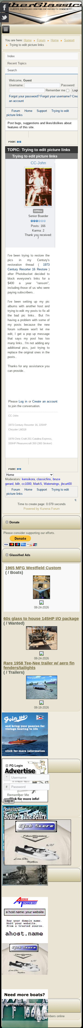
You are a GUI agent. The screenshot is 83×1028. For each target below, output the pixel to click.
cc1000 (26, 484)
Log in (23, 401)
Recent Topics (17, 63)
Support (69, 40)
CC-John (38, 163)
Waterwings (51, 484)
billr (17, 484)
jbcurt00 (66, 484)
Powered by (31, 508)
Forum (41, 40)
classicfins (44, 479)
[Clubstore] (37, 842)
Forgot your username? (55, 96)
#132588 (64, 161)
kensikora (28, 479)
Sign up (13, 812)
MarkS (37, 484)
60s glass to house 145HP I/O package (41, 618)
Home (28, 40)
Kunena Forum (50, 508)
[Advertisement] (28, 939)
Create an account (44, 401)
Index (11, 56)
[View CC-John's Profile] (38, 186)
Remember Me (18, 795)
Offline (38, 211)
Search (12, 70)
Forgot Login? (17, 808)
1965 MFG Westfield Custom (33, 568)
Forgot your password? (24, 96)
